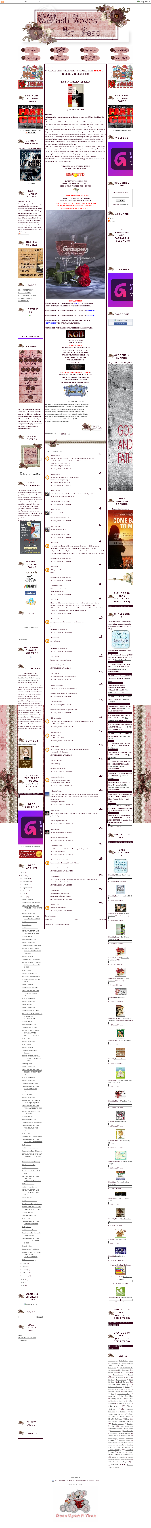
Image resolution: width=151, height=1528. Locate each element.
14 (101, 684)
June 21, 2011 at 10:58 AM (61, 840)
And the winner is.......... (29, 973)
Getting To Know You (124, 1403)
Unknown (112, 221)
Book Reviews (123, 1382)
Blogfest (128, 1377)
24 (101, 844)
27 (101, 889)
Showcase (121, 1438)
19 (101, 759)
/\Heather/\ (54, 791)
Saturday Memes (124, 1433)
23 (101, 828)
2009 (23, 1283)
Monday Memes (27, 936)
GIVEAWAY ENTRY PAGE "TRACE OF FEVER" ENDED (30, 993)
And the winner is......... (29, 1047)
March (25, 1270)
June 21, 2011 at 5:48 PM (61, 911)
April (24, 1267)
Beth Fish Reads (125, 1040)
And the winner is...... (29, 956)
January (25, 1276)
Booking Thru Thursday (118, 1384)
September (26, 888)
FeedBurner (125, 204)
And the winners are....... (29, 1041)
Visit (22, 639)
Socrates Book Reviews (123, 660)
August (25, 891)
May (24, 1263)
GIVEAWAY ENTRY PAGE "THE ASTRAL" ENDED (31, 917)
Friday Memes (26, 970)
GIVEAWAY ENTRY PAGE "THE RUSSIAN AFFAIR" (74, 70)
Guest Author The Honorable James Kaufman (31, 1234)
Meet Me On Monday (115, 1419)
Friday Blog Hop (126, 1396)
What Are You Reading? (117, 1462)
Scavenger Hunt (112, 1438)
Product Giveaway (115, 1428)
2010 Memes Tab (115, 1363)
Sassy (53, 543)
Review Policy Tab (128, 1431)
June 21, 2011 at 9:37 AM (61, 786)
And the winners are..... (29, 1097)
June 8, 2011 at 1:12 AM (60, 668)
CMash (111, 219)
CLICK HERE (30, 183)
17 (101, 731)
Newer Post (48, 920)
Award (130, 1375)
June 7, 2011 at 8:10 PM (60, 613)
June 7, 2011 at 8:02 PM (60, 594)
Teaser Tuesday (27, 925)
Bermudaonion (127, 1297)
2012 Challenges (123, 1370)
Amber (53, 455)
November (26, 881)
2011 (23, 876)
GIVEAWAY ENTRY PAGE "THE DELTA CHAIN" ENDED (30, 1128)
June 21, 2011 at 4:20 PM (61, 885)
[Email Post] (68, 433)
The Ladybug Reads (118, 719)
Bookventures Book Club (115, 1387)
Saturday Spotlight (113, 1435)
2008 (23, 1286)
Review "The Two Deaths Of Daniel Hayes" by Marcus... (31, 1101)
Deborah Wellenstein (58, 860)
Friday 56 (111, 1396)
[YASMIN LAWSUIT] (75, 1525)
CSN (129, 1389)
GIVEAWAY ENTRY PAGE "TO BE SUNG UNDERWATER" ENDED (32, 1072)
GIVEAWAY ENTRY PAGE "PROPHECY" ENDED (30, 1222)
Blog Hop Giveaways (117, 1377)
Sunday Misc (123, 1442)
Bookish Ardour (120, 669)
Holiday (123, 1412)
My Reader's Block (126, 896)
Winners (115, 1464)
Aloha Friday (118, 1375)
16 (101, 717)
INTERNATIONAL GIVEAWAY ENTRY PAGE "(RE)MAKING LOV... (32, 1016)
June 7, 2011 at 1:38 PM (60, 521)
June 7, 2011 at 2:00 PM (60, 580)
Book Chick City (120, 997)
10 (101, 617)
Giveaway (55, 436)
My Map (111, 1143)
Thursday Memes (27, 1063)
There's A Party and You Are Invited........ (31, 980)
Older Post (102, 920)
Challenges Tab (112, 1389)
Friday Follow (129, 1398)
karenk (53, 619)
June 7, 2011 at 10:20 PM (61, 632)
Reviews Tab (113, 1433)
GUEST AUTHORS (24, 293)
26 (101, 875)
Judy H (53, 657)
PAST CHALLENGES (25, 298)
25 (101, 858)
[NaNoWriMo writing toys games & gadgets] (120, 653)
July (24, 894)
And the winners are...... (29, 922)
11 (100, 636)
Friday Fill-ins (117, 1398)
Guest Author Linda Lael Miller (32, 1136)
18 (101, 745)
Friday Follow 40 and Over (117, 1401)
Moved (20, 1335)
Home (76, 920)
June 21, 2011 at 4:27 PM (61, 899)
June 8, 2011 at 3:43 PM (60, 713)
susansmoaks (55, 777)
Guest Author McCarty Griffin (31, 945)
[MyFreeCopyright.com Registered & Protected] (75, 1481)
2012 (23, 873)
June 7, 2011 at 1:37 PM (60, 504)
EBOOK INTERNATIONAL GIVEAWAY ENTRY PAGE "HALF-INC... (31, 951)
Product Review (128, 1428)
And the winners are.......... (30, 1148)
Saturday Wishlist (125, 1435)
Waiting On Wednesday (118, 1457)
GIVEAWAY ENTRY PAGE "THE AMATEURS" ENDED (32, 1107)
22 (101, 809)
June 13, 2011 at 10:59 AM (61, 741)
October (25, 885)
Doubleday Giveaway (114, 1391)
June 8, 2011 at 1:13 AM (60, 679)
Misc (127, 1419)
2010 (23, 1280)
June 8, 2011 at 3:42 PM (60, 696)
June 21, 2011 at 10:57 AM (61, 824)
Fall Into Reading (123, 1394)
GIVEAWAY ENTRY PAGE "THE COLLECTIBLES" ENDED (31, 1240)
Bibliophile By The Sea (116, 766)
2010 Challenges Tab (126, 1361)
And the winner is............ (30, 899)
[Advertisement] (27, 1379)
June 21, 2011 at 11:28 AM (61, 854)
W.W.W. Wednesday (28, 1184)
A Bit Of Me (26, 1038)
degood (53, 810)
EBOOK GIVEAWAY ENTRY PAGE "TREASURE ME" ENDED (31, 964)
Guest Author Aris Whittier (30, 1249)
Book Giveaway (121, 1380)
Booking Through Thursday (31, 976)
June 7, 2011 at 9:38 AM (60, 485)
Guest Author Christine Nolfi (31, 959)
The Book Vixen (120, 1240)
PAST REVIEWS (23, 301)
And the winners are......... (30, 913)
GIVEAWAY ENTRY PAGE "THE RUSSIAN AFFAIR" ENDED (31, 1192)
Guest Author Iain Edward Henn (32, 1122)
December (26, 878)
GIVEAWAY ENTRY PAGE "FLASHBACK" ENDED (30, 932)
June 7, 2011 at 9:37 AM (60, 469)
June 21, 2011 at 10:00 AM (61, 805)
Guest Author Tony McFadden (32, 1204)
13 (101, 672)
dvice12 (54, 904)
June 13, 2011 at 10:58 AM (61, 727)
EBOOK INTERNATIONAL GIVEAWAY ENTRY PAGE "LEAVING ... (31, 1058)
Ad (109, 1375)
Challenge (127, 1387)
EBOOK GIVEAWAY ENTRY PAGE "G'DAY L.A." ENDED (32, 1208)
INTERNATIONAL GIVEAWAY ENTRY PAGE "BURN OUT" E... (32, 1156)
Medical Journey (125, 1416)
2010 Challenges (112, 1361)
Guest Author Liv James (29, 1027)
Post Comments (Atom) (61, 924)
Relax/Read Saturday (115, 1431)
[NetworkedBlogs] (120, 320)
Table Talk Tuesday (123, 1447)
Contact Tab (122, 1389)
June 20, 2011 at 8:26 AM (61, 755)
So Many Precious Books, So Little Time (118, 786)
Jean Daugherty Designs (32, 846)
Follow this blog (120, 323)
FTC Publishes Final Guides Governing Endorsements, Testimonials (29, 677)
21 (101, 790)
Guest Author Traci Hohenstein (32, 1151)
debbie (53, 746)
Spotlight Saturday (113, 1442)
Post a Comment (50, 916)
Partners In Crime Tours (126, 1426)
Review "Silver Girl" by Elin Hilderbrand (31, 1112)
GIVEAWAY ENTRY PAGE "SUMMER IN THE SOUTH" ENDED (32, 908)
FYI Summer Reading (29, 1165)
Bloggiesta (111, 1380)
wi (132, 1462)
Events (112, 1394)
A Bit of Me (124, 1372)
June (24, 897)
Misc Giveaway (112, 1421)
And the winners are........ (30, 928)
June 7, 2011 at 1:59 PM (60, 561)
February (26, 1273)
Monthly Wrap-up (118, 1424)
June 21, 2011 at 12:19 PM (61, 871)
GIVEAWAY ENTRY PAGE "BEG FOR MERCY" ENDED (30, 1088)
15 (101, 700)
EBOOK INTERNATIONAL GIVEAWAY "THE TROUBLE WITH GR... (31, 1032)
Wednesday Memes (126, 1459)
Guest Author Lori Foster (30, 988)
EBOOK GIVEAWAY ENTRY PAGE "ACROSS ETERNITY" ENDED (31, 1254)
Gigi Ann (54, 490)
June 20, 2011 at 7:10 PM (61, 771)
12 (101, 655)
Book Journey (113, 748)
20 (101, 776)
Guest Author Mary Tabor (30, 1011)
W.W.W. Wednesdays (28, 998)
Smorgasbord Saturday (125, 1440)
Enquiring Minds (128, 1391)
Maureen (54, 718)
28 (101, 903)
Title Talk (121, 1452)
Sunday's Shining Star (29, 939)
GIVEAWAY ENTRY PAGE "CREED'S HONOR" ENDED (32, 1140)
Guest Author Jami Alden (30, 1083)
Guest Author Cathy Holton (31, 903)
